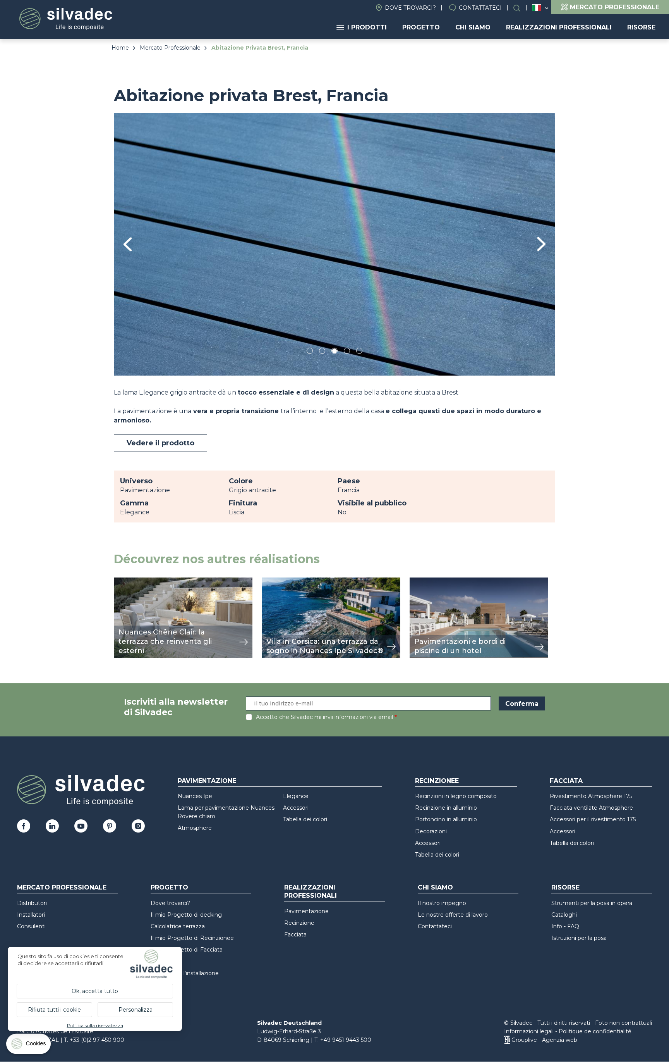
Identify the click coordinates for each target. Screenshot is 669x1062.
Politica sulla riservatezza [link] (95, 1025)
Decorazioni (431, 831)
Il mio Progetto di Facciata (187, 949)
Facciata (566, 780)
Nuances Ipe (195, 796)
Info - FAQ (565, 926)
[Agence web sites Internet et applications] (507, 1039)
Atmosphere (195, 827)
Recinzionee (437, 780)
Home (120, 47)
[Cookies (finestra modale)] (29, 1045)
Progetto (421, 27)
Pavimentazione (207, 780)
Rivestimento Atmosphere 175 (591, 796)
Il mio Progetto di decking (186, 914)
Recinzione (299, 922)
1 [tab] (310, 352)
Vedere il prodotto (160, 443)
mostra (124, 581)
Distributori (32, 903)
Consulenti (31, 926)
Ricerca (521, 8)
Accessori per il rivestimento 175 (593, 819)
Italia (536, 7)
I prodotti (367, 27)
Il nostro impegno (442, 903)
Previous (127, 244)
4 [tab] (347, 352)
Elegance (296, 796)
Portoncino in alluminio (446, 819)
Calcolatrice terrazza (178, 926)
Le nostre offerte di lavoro (453, 914)
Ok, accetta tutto (95, 991)
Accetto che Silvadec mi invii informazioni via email (324, 717)
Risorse (641, 27)
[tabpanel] (334, 244)
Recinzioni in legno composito (456, 796)
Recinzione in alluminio (446, 807)
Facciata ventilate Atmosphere (591, 807)
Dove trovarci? (410, 7)
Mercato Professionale (170, 47)
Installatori (31, 914)
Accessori (296, 807)
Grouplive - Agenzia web (544, 1039)
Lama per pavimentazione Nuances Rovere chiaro (226, 812)
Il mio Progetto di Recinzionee (192, 937)
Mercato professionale (61, 887)
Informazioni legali (529, 1031)
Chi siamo (473, 27)
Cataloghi (564, 914)
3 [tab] (334, 352)
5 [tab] (359, 352)
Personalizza (135, 1009)
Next (541, 244)
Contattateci (480, 7)
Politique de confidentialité (595, 1031)
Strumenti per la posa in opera (591, 903)
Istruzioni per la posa (579, 937)
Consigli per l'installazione (185, 973)
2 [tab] (322, 352)
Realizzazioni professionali (559, 27)
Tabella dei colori (305, 819)
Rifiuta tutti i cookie (54, 1009)
